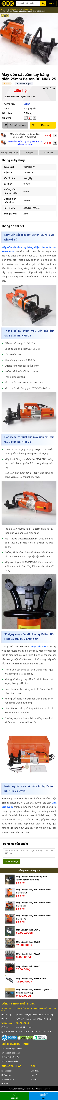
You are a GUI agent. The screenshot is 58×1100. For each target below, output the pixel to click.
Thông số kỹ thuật (9, 152)
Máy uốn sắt (27, 9)
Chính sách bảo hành (11, 1053)
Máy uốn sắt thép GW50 (28, 942)
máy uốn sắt (38, 646)
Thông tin (29, 152)
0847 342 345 (22, 1023)
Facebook (7, 1071)
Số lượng (6, 117)
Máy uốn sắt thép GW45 (28, 954)
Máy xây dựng (15, 9)
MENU (52, 3)
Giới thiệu (35, 1071)
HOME (4, 9)
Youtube (7, 1075)
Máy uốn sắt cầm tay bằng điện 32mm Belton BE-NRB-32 (25, 143)
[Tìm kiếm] (43, 3)
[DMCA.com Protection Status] (25, 1037)
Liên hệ (34, 1075)
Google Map (8, 1079)
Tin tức (34, 1079)
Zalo (5, 1083)
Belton (27, 103)
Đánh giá (49, 152)
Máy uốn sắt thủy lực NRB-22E (31, 978)
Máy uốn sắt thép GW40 (28, 966)
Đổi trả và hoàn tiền (10, 1061)
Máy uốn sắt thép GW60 (28, 930)
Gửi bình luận (11, 861)
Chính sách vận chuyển (12, 1048)
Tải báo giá (50, 88)
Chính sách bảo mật (10, 1057)
